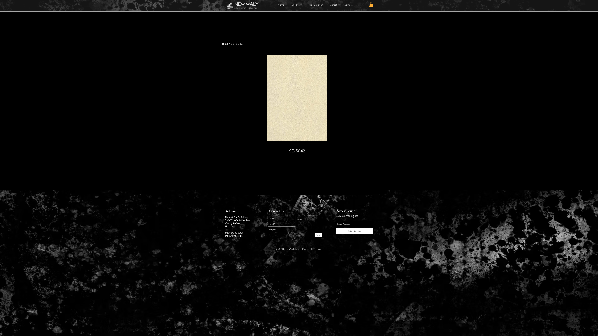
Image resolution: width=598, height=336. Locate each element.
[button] (296, 4)
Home (224, 43)
